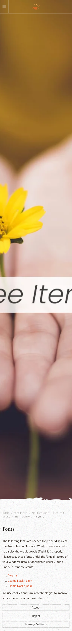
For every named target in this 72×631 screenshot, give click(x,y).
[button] (4, 6)
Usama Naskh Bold (20, 585)
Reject (36, 615)
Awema (12, 575)
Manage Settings (36, 624)
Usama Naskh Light (20, 580)
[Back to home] (36, 6)
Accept (36, 607)
